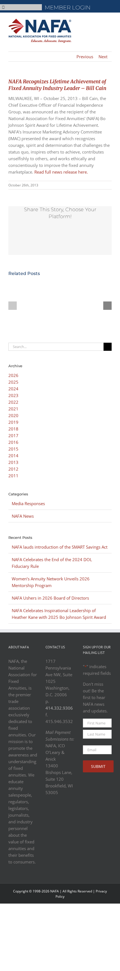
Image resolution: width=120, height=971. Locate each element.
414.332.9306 (59, 708)
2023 (13, 395)
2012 (13, 469)
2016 (13, 442)
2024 (13, 388)
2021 (13, 409)
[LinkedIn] (62, 830)
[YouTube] (49, 830)
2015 (13, 449)
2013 (13, 462)
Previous (84, 56)
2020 (13, 415)
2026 (13, 375)
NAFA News (23, 516)
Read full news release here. (61, 172)
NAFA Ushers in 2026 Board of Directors (50, 598)
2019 (13, 422)
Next (103, 56)
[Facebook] (49, 815)
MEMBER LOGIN (67, 7)
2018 (13, 429)
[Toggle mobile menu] (109, 21)
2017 (13, 435)
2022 (13, 402)
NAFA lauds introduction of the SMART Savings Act (59, 547)
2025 (13, 382)
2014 (13, 455)
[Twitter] (62, 815)
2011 (13, 475)
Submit (98, 766)
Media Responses (28, 503)
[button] (12, 305)
